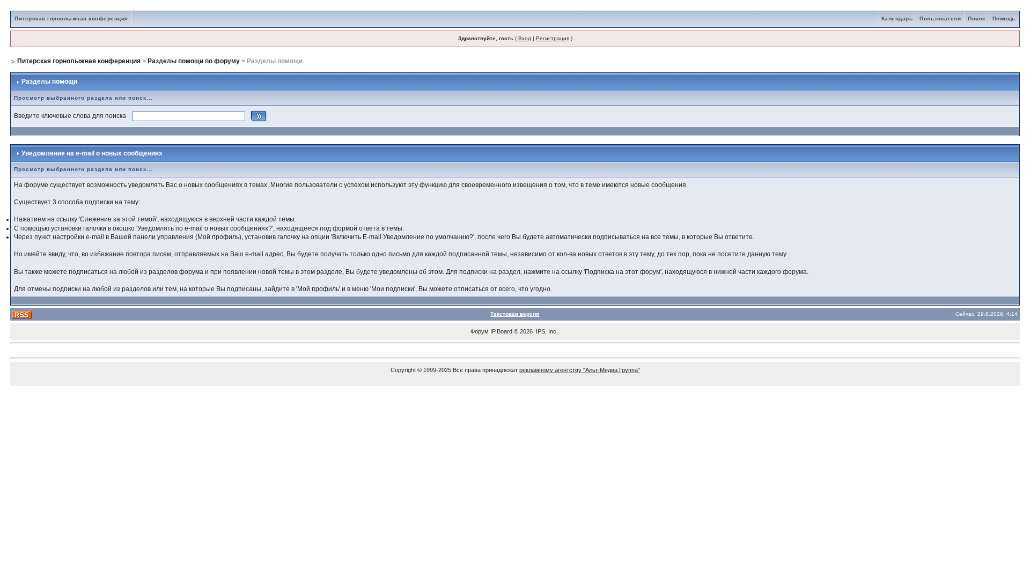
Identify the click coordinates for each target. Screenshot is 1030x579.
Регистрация (552, 38)
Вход (524, 38)
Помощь (1004, 18)
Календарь (897, 18)
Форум (479, 331)
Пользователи (940, 18)
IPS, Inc (546, 331)
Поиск (976, 18)
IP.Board (501, 331)
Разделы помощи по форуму (194, 61)
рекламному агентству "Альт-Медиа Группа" (579, 370)
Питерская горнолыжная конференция (71, 18)
